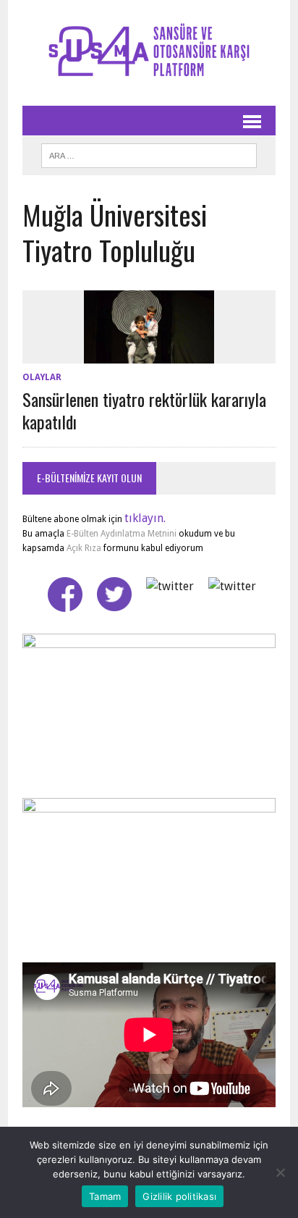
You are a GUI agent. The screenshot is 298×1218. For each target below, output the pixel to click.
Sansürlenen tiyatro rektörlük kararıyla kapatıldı (144, 410)
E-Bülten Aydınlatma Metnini (121, 534)
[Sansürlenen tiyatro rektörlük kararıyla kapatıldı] (149, 354)
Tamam (105, 1196)
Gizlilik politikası (179, 1196)
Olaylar (41, 377)
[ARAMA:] (148, 153)
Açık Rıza (82, 548)
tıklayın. (145, 518)
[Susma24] (149, 52)
